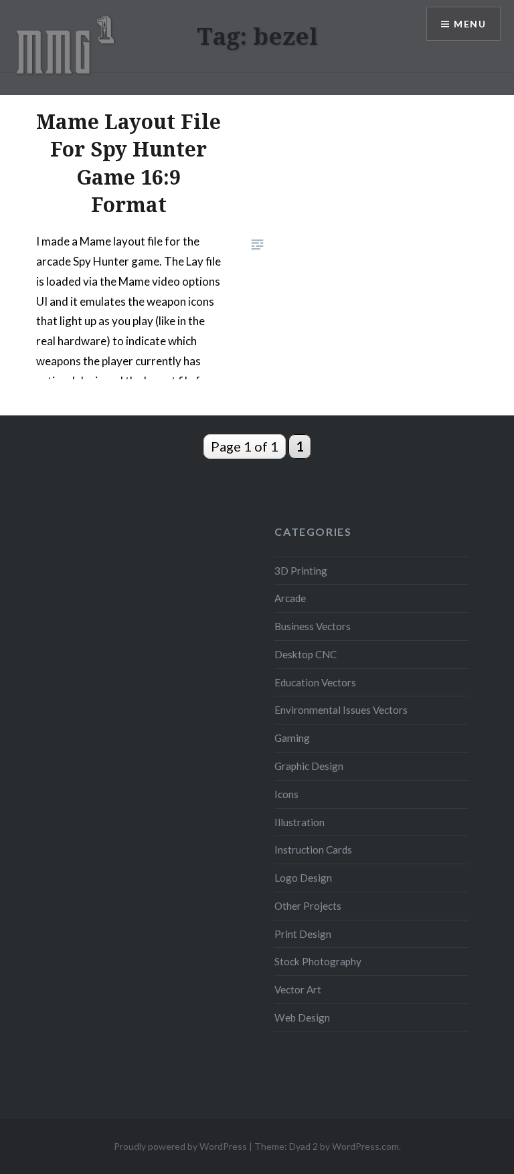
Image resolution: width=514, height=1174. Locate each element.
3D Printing (300, 571)
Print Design (302, 934)
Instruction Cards (313, 850)
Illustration (299, 822)
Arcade (290, 598)
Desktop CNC (305, 654)
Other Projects (307, 906)
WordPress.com (365, 1146)
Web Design (302, 1017)
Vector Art (297, 989)
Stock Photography (317, 961)
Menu (470, 23)
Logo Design (303, 878)
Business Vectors (312, 626)
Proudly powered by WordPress (180, 1146)
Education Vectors (315, 682)
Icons (286, 794)
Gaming (292, 738)
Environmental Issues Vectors (341, 710)
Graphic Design (308, 766)
